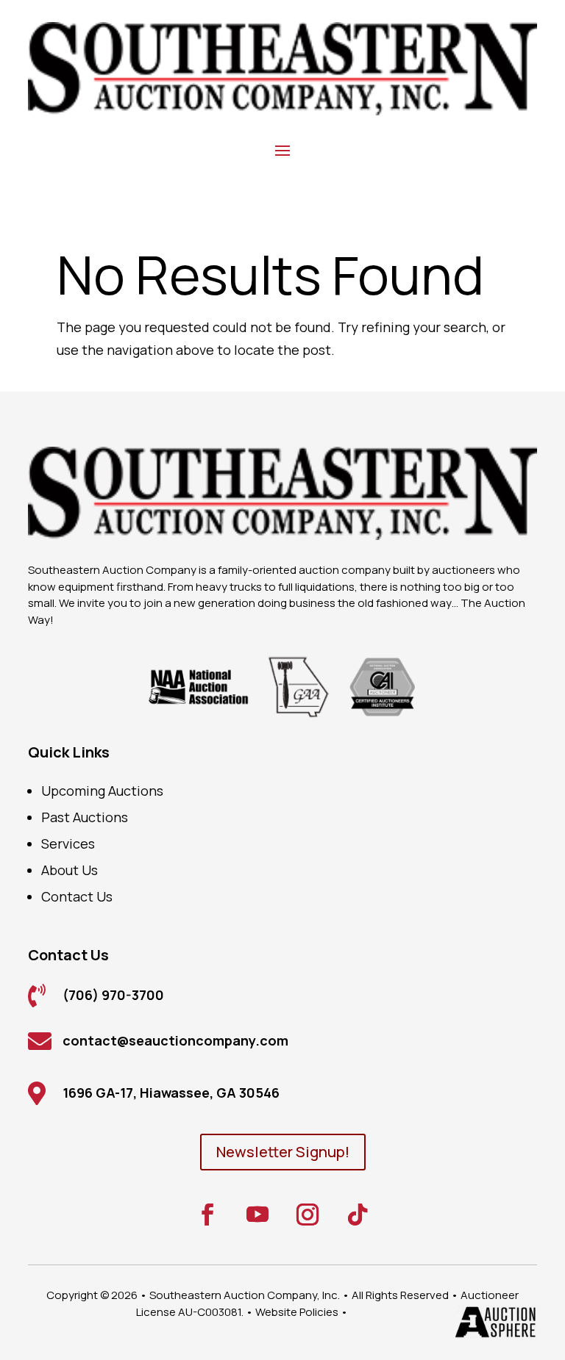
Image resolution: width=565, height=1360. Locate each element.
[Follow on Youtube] (257, 1214)
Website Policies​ (296, 1312)
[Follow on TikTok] (357, 1214)
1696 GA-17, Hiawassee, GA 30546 (171, 1092)
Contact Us (77, 896)
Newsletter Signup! (282, 1152)
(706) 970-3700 (113, 995)
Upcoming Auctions (102, 790)
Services (68, 843)
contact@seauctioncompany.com (175, 1040)
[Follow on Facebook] (207, 1214)
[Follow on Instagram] (307, 1214)
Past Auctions (84, 817)
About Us (69, 870)
